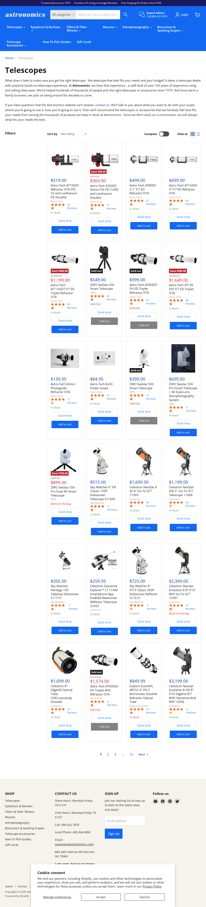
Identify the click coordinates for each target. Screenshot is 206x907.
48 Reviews (190, 302)
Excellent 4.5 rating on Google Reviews (95, 3)
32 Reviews (151, 301)
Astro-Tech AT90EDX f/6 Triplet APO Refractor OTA (104, 690)
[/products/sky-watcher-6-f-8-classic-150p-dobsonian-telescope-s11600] (104, 461)
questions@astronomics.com (74, 844)
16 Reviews (190, 607)
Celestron (135, 499)
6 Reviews (191, 409)
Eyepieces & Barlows (45, 27)
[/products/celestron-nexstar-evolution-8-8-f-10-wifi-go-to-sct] (183, 560)
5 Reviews (112, 508)
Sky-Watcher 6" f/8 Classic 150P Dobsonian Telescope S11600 (103, 493)
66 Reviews (190, 202)
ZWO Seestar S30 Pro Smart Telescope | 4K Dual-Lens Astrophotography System (183, 392)
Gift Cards (84, 42)
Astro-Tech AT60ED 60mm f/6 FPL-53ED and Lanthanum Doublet (104, 192)
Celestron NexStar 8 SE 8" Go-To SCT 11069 (143, 491)
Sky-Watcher (97, 503)
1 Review (73, 607)
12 (131, 754)
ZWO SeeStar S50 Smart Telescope (102, 287)
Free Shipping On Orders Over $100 (141, 3)
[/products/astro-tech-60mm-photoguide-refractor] (65, 358)
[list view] (198, 134)
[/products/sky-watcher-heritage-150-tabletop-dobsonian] (65, 560)
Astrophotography (136, 27)
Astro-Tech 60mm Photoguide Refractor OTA (63, 388)
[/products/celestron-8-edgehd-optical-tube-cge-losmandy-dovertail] (65, 660)
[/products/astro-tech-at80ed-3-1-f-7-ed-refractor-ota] (144, 159)
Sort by (52, 134)
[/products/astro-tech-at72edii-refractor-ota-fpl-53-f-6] (65, 159)
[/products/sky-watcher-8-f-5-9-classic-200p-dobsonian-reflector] (144, 560)
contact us (102, 105)
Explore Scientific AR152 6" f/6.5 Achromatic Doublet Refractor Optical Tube (143, 694)
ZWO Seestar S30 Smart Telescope (141, 386)
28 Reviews (190, 504)
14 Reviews (111, 397)
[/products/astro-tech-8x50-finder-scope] (104, 358)
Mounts (109, 27)
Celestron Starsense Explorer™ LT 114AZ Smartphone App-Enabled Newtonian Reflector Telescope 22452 (104, 596)
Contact (22, 886)
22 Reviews (111, 297)
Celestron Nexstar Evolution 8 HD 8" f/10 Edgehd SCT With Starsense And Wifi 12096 (182, 694)
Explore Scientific (139, 705)
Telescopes (15, 27)
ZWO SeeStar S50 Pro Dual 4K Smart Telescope (63, 491)
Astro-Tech (57, 201)
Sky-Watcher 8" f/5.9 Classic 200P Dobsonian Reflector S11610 (144, 592)
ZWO (93, 292)
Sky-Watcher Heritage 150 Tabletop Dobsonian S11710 (65, 592)
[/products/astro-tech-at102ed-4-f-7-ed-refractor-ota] (183, 159)
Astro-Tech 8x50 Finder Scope (101, 386)
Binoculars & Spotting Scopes (169, 28)
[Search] (125, 14)
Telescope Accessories (15, 43)
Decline (145, 897)
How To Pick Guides (57, 42)
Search (9, 886)
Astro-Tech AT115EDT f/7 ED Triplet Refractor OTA (62, 291)
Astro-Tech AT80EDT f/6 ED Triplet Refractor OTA (144, 289)
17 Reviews (72, 401)
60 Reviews (72, 306)
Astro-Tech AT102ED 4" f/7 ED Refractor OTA (183, 189)
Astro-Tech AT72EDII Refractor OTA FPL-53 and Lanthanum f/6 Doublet (65, 191)
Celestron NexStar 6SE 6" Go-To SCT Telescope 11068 (181, 491)
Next (142, 754)
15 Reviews (151, 397)
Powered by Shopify (17, 896)
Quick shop (65, 220)
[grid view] (193, 134)
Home (9, 58)
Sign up (113, 833)
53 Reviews (72, 206)
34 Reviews (151, 504)
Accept (100, 897)
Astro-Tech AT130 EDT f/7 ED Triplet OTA (181, 289)
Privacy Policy (152, 886)
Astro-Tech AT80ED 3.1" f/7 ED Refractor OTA (143, 189)
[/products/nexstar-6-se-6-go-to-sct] (183, 461)
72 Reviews (111, 206)
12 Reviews (72, 710)
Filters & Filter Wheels (77, 28)
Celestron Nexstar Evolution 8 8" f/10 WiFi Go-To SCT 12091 (182, 592)
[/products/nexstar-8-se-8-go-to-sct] (144, 461)
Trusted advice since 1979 (55, 3)
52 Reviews (151, 202)
